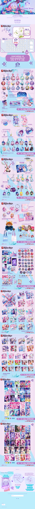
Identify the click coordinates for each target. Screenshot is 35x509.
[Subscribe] (23, 496)
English (3, 504)
